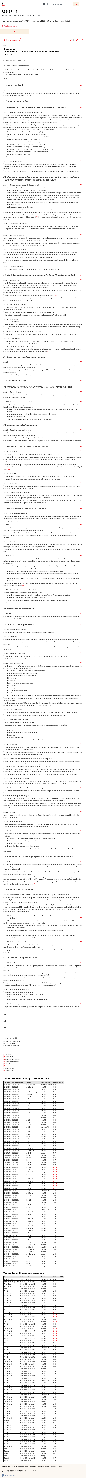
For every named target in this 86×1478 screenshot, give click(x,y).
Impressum (33, 1466)
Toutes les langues (13, 40)
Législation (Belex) (56, 1466)
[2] (37, 216)
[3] (56, 295)
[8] (34, 883)
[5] (47, 351)
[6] (9, 469)
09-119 (55, 1167)
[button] (44, 4)
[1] (21, 72)
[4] (32, 300)
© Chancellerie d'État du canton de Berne (15, 1466)
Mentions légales (43, 1466)
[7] (23, 585)
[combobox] (43, 21)
